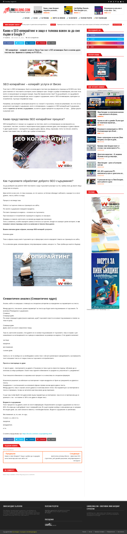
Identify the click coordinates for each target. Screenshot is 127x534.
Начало (84, 531)
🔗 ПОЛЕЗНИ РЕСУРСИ (85, 18)
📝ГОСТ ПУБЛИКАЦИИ (100, 18)
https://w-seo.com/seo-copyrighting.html (37, 433)
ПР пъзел (48, 513)
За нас (90, 531)
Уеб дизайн (48, 511)
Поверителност (111, 531)
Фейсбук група (49, 510)
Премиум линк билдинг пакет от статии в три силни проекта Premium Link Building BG (52, 24)
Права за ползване (99, 531)
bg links (22, 24)
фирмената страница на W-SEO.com (64, 89)
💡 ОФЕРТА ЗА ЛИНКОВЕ (57, 18)
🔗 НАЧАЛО (26, 18)
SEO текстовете (29, 186)
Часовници (102, 309)
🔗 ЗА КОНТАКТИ (72, 18)
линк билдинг (87, 24)
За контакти (121, 531)
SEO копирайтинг (33, 37)
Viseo (38, 532)
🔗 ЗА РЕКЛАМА (44, 18)
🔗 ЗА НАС (34, 18)
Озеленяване (91, 309)
